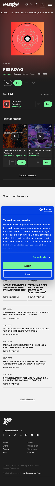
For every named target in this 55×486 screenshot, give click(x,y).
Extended (16, 104)
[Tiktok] (15, 435)
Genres (6, 449)
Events (30, 442)
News (5, 452)
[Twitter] (9, 435)
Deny (27, 274)
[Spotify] (32, 435)
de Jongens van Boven (32, 473)
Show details (39, 257)
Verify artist (32, 449)
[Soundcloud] (21, 435)
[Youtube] (37, 435)
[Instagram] (26, 435)
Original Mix (9, 153)
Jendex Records (30, 74)
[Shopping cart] (31, 4)
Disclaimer (15, 465)
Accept (27, 265)
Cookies (6, 465)
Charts (5, 446)
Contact (31, 452)
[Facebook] (4, 435)
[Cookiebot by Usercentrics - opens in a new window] (39, 210)
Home (5, 442)
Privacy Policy (27, 465)
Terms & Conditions (11, 468)
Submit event (33, 446)
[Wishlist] (26, 4)
